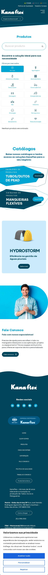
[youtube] (30, 405)
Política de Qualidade (25, 6)
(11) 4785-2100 (21, 519)
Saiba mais (24, 266)
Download (38, 176)
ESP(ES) (44, 3)
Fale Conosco (24, 461)
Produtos (24, 444)
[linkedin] (12, 405)
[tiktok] (36, 405)
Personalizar (24, 563)
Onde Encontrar (24, 450)
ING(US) (36, 3)
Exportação (24, 456)
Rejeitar (24, 569)
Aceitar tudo (24, 556)
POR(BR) (28, 3)
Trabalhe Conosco (41, 6)
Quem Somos (24, 438)
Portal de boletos (24, 481)
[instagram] (18, 405)
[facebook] (24, 405)
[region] (24, 552)
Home (24, 433)
